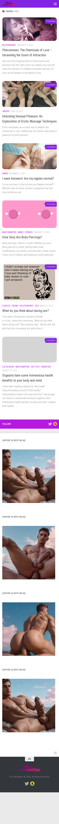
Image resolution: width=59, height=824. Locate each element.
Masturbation (9, 232)
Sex (37, 306)
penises (29, 232)
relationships (9, 45)
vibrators (46, 367)
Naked (5, 173)
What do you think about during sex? (25, 311)
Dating (15, 306)
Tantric (6, 111)
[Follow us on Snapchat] (55, 424)
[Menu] (55, 4)
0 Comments (51, 21)
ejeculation (8, 367)
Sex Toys (35, 367)
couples (6, 306)
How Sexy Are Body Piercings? (22, 237)
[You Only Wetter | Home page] (12, 3)
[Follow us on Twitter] (50, 424)
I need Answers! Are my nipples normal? (28, 178)
